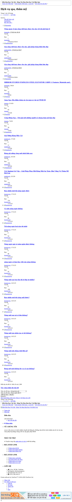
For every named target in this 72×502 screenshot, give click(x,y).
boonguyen (7, 194)
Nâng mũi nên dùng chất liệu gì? (16, 351)
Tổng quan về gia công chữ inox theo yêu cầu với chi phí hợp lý (27, 29)
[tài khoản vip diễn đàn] (36, 499)
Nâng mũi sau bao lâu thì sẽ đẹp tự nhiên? (19, 280)
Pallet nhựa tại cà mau (15, 461)
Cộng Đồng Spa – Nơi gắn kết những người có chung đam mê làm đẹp (29, 118)
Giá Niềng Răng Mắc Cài (13, 135)
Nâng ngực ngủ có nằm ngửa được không (19, 244)
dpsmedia (6, 32)
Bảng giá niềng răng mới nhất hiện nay (18, 153)
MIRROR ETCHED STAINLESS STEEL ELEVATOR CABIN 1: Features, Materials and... (37, 82)
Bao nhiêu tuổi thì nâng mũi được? (17, 297)
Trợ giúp (10, 485)
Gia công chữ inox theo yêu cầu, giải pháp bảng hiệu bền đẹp (26, 47)
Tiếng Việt (7, 480)
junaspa (6, 103)
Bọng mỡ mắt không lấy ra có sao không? (19, 369)
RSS (9, 489)
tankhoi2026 (7, 50)
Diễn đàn (6, 412)
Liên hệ (10, 483)
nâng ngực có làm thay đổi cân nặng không (20, 262)
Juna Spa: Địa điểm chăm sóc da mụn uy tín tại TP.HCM (25, 100)
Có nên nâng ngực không (13, 209)
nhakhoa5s (7, 139)
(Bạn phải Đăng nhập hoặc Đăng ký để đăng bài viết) (15, 398)
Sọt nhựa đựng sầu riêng (15, 459)
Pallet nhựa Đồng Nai (15, 451)
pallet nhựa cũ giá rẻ (21, 441)
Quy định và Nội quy (10, 482)
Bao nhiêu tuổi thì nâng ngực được (16, 191)
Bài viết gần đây (12, 420)
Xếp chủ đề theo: (5, 391)
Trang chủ (7, 410)
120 (12, 15)
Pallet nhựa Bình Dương (15, 449)
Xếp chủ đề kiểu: (5, 393)
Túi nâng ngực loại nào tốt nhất (15, 226)
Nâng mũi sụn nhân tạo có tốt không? (18, 333)
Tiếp (14, 15)
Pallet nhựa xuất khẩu (15, 458)
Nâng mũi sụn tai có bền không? (16, 315)
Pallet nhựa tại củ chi (14, 462)
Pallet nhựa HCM (14, 448)
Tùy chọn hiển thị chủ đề (10, 388)
